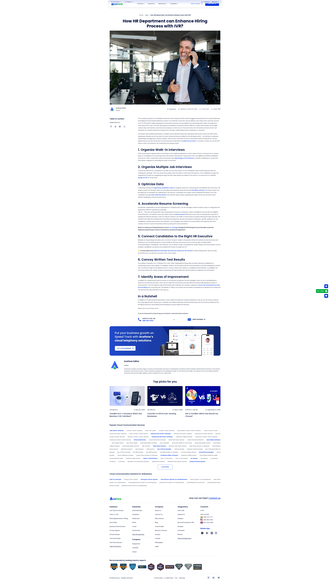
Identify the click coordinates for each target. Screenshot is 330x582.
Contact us (214, 498)
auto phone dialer (131, 443)
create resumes (179, 214)
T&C (176, 578)
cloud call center (150, 430)
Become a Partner (161, 530)
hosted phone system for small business (171, 482)
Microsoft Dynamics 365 (186, 522)
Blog (146, 15)
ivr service (113, 461)
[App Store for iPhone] (202, 533)
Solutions (151, 4)
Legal (157, 546)
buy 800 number (138, 452)
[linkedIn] (213, 577)
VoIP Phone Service (116, 542)
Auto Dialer (113, 522)
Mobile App (205, 528)
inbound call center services (204, 434)
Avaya (134, 552)
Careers (157, 534)
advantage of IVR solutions (184, 158)
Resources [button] (162, 4)
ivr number (121, 461)
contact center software (134, 430)
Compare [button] (136, 539)
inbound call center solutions (183, 434)
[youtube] (218, 577)
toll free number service (188, 452)
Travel (134, 526)
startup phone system (131, 479)
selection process (189, 141)
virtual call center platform (195, 440)
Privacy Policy (158, 578)
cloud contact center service (138, 434)
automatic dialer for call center (182, 443)
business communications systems (138, 461)
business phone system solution (177, 461)
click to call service (166, 458)
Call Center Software (116, 510)
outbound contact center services (120, 440)
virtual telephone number (125, 455)
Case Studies (159, 526)
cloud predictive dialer (116, 458)
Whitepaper (159, 542)
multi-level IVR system (158, 195)
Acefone (117, 578)
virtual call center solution (176, 440)
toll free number (179, 449)
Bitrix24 (180, 534)
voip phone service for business (199, 446)
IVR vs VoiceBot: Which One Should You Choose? (201, 414)
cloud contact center (211, 430)
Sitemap (182, 578)
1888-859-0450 (147, 321)
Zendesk (180, 526)
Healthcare (136, 518)
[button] (116, 2)
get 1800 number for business (169, 452)
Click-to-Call (114, 514)
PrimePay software (198, 190)
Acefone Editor (131, 361)
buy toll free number (123, 452)
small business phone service (196, 482)
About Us (158, 510)
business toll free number (195, 449)
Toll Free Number (115, 538)
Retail (134, 522)
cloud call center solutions (118, 434)
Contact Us (159, 514)
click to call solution (181, 458)
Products (140, 4)
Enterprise (135, 514)
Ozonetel (135, 548)
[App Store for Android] (207, 533)
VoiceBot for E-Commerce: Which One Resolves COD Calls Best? (126, 414)
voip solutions (139, 449)
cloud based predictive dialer (209, 455)
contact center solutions (166, 430)
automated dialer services (131, 446)
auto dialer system (118, 443)
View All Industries (138, 534)
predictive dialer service (133, 458)
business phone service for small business (134, 485)
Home (141, 15)
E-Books (157, 538)
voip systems (150, 449)
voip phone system (127, 449)
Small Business (137, 510)
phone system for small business (200, 479)
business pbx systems (158, 461)
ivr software (204, 458)
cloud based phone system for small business (142, 482)
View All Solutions (115, 546)
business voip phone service (177, 446)
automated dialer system (203, 443)
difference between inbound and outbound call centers (173, 251)
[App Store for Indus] (216, 533)
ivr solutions (214, 458)
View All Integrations (184, 538)
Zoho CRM (181, 510)
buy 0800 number (151, 452)
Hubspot (180, 518)
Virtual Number (115, 534)
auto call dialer (164, 443)
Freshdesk (181, 530)
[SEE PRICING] (326, 286)
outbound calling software (184, 437)
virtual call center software (157, 440)
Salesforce (181, 514)
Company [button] (173, 4)
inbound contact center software (138, 437)
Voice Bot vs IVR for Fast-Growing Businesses (161, 414)
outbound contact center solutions (206, 437)
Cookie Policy (169, 578)
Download (206, 2)
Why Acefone (159, 518)
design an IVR (142, 178)
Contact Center (191, 410)
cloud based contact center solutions (189, 430)
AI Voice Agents (115, 530)
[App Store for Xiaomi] (212, 533)
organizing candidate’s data (163, 188)
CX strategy (173, 227)
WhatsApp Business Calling (119, 518)
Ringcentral (136, 544)
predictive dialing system (189, 455)
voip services (146, 446)
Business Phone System (117, 526)
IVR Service (172, 109)
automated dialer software (148, 443)
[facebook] (208, 577)
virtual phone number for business (147, 455)
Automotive (136, 530)
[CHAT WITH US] (326, 296)
